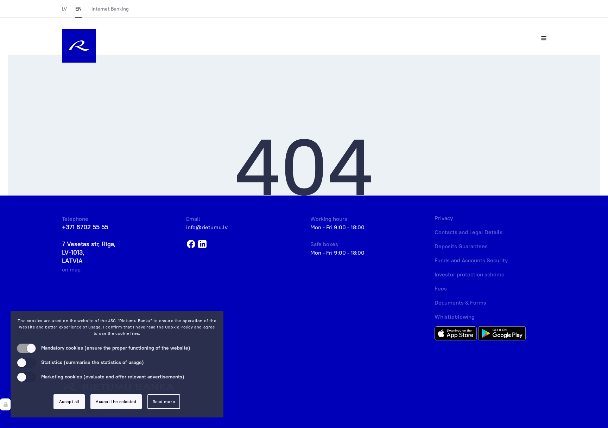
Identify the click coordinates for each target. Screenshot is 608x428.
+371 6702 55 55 (85, 227)
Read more (164, 401)
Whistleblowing (455, 316)
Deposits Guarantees (461, 246)
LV (64, 9)
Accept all (69, 401)
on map (71, 269)
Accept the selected (116, 401)
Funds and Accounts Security (471, 260)
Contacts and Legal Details (468, 232)
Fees (441, 288)
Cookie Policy (179, 327)
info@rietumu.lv (207, 227)
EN (78, 9)
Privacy (444, 218)
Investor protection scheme (470, 274)
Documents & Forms (460, 302)
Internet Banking (110, 9)
